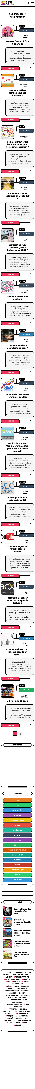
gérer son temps (12, 995)
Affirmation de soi (23, 973)
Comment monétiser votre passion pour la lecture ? (17, 600)
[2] (7, 384)
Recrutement (25, 1011)
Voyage (18, 1025)
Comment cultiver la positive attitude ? (22, 943)
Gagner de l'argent (17, 993)
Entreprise (22, 989)
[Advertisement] (17, 767)
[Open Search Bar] (28, 3)
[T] (7, 31)
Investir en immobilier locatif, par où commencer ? (22, 923)
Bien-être (27, 979)
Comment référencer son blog (17, 298)
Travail (26, 1023)
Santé (10, 1018)
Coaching (15, 984)
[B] (7, 487)
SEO (26, 1018)
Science (19, 1018)
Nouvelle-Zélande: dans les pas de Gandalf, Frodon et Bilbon (22, 934)
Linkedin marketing (14, 1005)
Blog (8, 982)
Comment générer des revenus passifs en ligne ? (17, 652)
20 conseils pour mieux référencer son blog (17, 396)
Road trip (10, 1014)
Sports (8, 1021)
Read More (10, 68)
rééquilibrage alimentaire (18, 1016)
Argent (9, 977)
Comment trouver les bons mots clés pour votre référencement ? (17, 144)
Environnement (12, 991)
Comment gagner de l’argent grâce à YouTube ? (17, 549)
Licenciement (17, 1002)
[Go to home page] (7, 3)
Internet (26, 30)
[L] (7, 691)
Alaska (7, 975)
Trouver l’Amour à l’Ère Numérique (17, 43)
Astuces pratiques (12, 979)
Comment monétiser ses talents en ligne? (17, 347)
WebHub (25, 37)
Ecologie (11, 989)
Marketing (17, 1007)
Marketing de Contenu (18, 1009)
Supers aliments (13, 1023)
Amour (29, 975)
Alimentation (17, 975)
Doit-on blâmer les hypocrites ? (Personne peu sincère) (22, 912)
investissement (15, 1000)
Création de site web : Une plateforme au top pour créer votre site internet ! (17, 447)
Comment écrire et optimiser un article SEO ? (17, 196)
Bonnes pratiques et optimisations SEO (17, 499)
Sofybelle (24, 439)
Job (25, 1000)
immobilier (12, 998)
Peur (15, 1011)
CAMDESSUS (24, 292)
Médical (7, 1011)
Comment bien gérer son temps (21, 953)
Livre (27, 1005)
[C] (7, 80)
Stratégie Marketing (22, 1021)
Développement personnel (18, 986)
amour (26, 86)
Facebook (25, 991)
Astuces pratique (22, 977)
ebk (27, 341)
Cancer (26, 982)
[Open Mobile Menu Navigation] (32, 3)
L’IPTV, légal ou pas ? (17, 701)
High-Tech (26, 690)
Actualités (8, 973)
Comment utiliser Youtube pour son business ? (17, 93)
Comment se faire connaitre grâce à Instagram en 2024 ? (17, 247)
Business (26, 334)
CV (23, 984)
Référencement (23, 1014)
